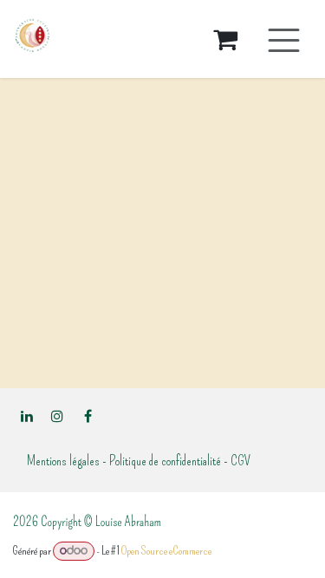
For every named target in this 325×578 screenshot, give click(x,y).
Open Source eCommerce (166, 550)
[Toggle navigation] (284, 39)
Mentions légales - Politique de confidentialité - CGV (138, 460)
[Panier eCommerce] (225, 39)
